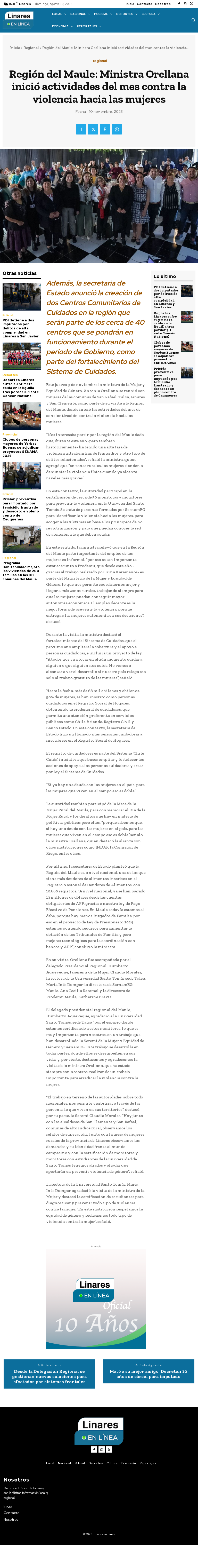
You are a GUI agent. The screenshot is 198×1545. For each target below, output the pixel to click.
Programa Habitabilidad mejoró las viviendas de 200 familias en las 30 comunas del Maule (21, 571)
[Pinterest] (105, 129)
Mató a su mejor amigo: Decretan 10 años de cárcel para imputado (148, 1374)
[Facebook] (179, 4)
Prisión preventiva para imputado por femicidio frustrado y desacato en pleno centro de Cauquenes (21, 509)
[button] (193, 20)
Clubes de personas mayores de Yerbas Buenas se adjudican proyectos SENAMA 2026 (21, 447)
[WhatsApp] (117, 129)
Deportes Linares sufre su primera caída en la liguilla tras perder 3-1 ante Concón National (21, 388)
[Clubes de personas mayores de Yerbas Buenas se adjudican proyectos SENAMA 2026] (22, 416)
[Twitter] (191, 4)
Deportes (10, 374)
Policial (8, 315)
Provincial (10, 434)
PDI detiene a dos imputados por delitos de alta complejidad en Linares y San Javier (21, 328)
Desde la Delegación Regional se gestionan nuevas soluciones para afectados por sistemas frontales (49, 1376)
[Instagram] (185, 4)
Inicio (15, 47)
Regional (31, 47)
